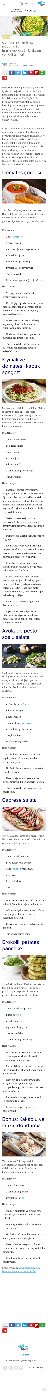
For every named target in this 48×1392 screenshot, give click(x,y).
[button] (4, 4)
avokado (24, 704)
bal (23, 1198)
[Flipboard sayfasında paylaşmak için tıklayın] (36, 72)
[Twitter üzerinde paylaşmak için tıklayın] (18, 73)
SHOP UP (29, 4)
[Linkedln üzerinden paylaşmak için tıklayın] (25, 73)
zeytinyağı (28, 723)
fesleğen (16, 869)
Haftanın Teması (11, 34)
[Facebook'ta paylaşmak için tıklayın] (12, 73)
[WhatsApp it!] (42, 73)
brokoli (17, 1015)
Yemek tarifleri (30, 66)
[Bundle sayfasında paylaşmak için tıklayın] (4, 78)
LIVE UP (26, 34)
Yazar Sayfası (36, 1368)
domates (17, 237)
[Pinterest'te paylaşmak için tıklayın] (31, 73)
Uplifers (12, 63)
